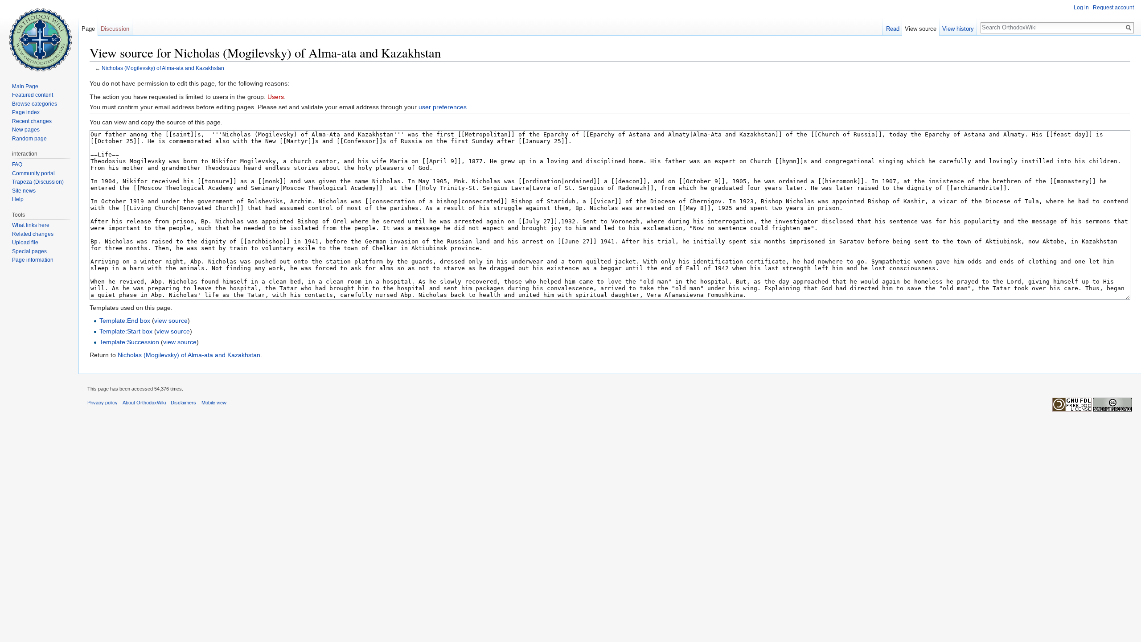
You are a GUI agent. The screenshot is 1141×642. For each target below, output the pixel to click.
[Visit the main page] (39, 35)
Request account (1113, 7)
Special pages (29, 251)
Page (88, 28)
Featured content (32, 95)
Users (275, 96)
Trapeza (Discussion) (38, 182)
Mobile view (213, 402)
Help (18, 199)
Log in (1081, 7)
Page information (32, 260)
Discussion (115, 28)
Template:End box (124, 320)
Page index (26, 112)
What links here (30, 225)
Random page (29, 139)
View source (920, 28)
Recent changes (32, 121)
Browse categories (34, 104)
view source (171, 320)
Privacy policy (102, 402)
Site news (24, 191)
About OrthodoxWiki (144, 402)
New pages (26, 130)
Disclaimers (183, 402)
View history (958, 28)
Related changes (32, 234)
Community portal (33, 173)
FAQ (17, 164)
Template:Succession (129, 342)
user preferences (443, 107)
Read (892, 28)
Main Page (25, 86)
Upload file (25, 242)
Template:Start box (125, 331)
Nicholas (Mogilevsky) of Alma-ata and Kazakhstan (163, 68)
